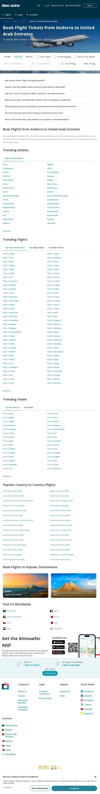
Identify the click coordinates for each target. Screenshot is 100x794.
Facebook (88, 691)
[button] (7, 57)
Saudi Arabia (11, 725)
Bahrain (9, 741)
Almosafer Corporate (23, 708)
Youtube (88, 709)
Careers (21, 696)
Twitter (88, 704)
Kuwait (8, 730)
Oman (8, 745)
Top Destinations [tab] (12, 407)
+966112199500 (32, 665)
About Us (22, 691)
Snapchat (88, 713)
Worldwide (10, 754)
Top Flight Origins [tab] (36, 247)
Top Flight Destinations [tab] (15, 247)
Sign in (90, 5)
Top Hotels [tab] (28, 407)
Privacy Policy (45, 698)
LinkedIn (88, 696)
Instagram (89, 700)
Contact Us (65, 691)
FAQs (62, 696)
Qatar (8, 750)
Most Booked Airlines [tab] (14, 158)
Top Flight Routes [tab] (56, 247)
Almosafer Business (23, 701)
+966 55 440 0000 (71, 665)
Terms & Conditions (44, 692)
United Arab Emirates (11, 735)
